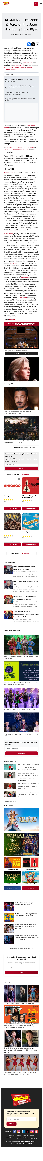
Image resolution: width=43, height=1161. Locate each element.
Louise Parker (13, 67)
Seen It (12, 505)
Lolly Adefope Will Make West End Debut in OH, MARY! (20, 100)
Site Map (25, 1138)
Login (31, 3)
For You (12, 320)
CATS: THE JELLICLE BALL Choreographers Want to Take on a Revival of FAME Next (26, 614)
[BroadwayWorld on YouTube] (36, 1131)
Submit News (10, 1138)
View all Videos (9, 801)
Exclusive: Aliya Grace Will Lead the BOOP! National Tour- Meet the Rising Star (20, 1073)
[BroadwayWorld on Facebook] (14, 1131)
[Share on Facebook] (29, 44)
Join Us (31, 1136)
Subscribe (21, 753)
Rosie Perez (21, 48)
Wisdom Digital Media (27, 1141)
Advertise (12, 1136)
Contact (25, 1136)
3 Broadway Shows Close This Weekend (19, 1003)
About (19, 1136)
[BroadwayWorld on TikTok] (27, 1131)
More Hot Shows (12, 888)
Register (25, 3)
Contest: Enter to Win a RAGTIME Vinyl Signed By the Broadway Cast (19, 87)
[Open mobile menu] (41, 4)
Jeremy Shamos (10, 70)
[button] (36, 4)
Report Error (34, 1138)
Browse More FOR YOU (24, 447)
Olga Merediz (19, 65)
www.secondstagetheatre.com (16, 150)
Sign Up (11, 1124)
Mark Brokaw (27, 63)
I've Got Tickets (12, 508)
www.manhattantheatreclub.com (20, 147)
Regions (18, 1138)
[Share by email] (37, 44)
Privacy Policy (27, 1143)
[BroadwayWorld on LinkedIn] (23, 1131)
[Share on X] (33, 44)
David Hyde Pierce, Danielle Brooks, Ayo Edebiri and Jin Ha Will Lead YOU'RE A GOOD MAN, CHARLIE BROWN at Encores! (21, 1026)
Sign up (21, 973)
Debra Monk (8, 48)
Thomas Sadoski (26, 67)
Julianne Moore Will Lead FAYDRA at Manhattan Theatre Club (16, 93)
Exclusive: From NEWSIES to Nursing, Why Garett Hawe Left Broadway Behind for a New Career (20, 1050)
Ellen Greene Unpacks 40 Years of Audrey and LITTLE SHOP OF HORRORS (28, 786)
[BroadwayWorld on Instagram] (19, 1131)
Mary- (6, 67)
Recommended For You (11, 897)
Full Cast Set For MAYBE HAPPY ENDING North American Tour (19, 80)
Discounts (31, 888)
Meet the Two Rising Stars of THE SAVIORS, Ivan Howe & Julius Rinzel (28, 794)
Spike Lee (14, 263)
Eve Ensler (23, 298)
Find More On (20, 553)
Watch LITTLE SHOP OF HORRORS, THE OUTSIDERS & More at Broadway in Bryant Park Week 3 (28, 767)
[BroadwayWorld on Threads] (32, 1131)
